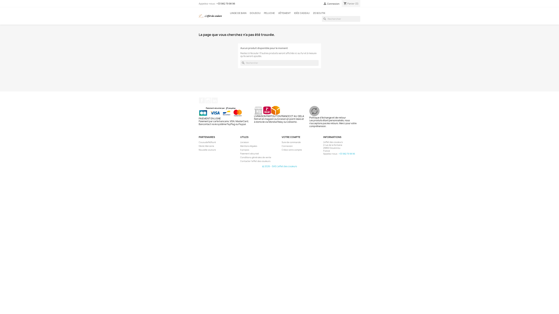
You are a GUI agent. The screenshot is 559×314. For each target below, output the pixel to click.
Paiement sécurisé (249, 153)
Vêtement (284, 13)
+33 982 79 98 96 (225, 3)
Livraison (244, 142)
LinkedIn (215, 100)
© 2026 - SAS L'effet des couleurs (279, 166)
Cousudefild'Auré (207, 142)
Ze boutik (319, 13)
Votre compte (291, 137)
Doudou (255, 13)
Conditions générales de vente (255, 157)
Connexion (287, 146)
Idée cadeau (302, 13)
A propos (244, 149)
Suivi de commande (291, 142)
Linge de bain (238, 13)
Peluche (269, 13)
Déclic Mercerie (206, 146)
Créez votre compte (292, 149)
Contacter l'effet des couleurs (255, 161)
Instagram (208, 100)
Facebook (202, 100)
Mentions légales (248, 146)
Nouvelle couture (207, 149)
